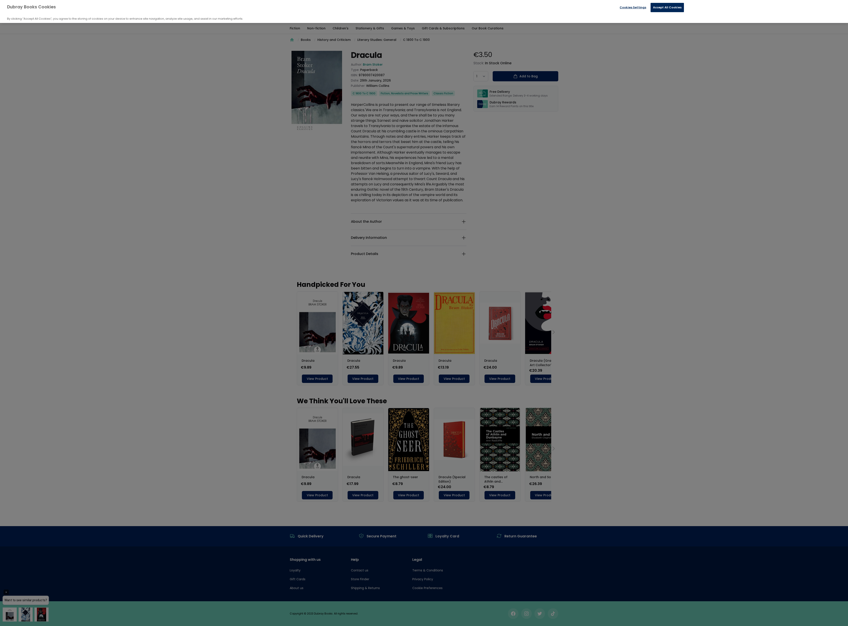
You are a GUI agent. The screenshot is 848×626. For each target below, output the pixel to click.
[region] (424, 11)
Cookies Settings (633, 7)
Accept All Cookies (667, 7)
